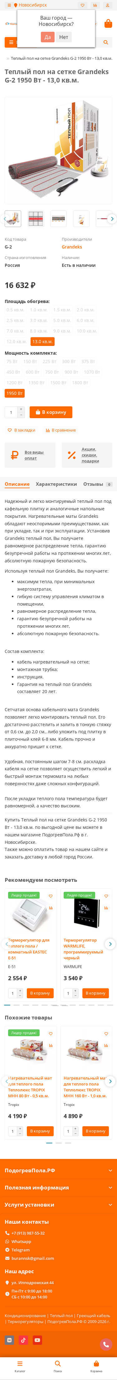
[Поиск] (106, 42)
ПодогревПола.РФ (30, 1170)
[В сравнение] (50, 908)
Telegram (21, 1250)
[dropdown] (9, 5)
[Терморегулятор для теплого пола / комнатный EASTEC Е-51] (31, 912)
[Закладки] (82, 5)
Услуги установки (29, 1204)
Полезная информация (37, 1187)
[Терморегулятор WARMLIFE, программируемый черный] (86, 912)
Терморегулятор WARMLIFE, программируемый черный (83, 949)
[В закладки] (50, 896)
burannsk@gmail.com (33, 1258)
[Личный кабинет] (107, 5)
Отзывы (96, 484)
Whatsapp (21, 1241)
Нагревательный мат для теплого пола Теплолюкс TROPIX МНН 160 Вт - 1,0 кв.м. (86, 1087)
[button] (5, 219)
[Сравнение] (95, 5)
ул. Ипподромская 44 (33, 1282)
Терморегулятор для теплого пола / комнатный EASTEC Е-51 (28, 949)
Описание (17, 484)
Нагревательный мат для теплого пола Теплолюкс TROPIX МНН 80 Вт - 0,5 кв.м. (30, 1087)
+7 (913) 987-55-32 (28, 1233)
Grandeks (72, 247)
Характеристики (56, 484)
